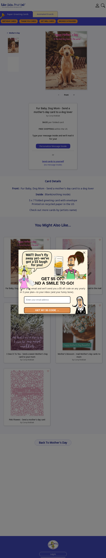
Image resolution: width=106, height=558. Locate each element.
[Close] (84, 252)
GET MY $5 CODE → (47, 310)
